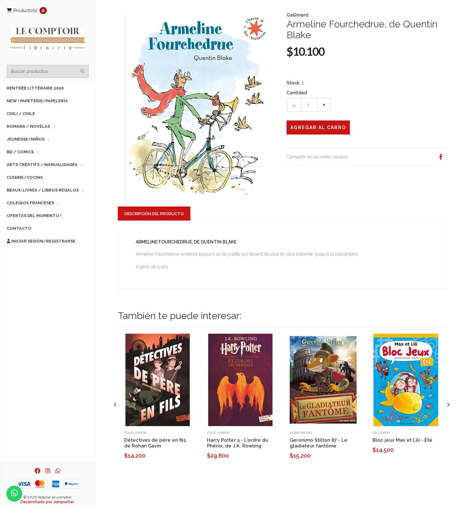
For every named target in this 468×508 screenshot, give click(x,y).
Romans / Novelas (28, 126)
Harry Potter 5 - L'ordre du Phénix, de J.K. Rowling (237, 443)
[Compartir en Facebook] (441, 157)
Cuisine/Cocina (25, 177)
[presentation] (115, 405)
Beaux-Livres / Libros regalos (43, 190)
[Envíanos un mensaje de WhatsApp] (14, 494)
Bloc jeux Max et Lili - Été (402, 440)
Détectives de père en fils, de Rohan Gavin (155, 443)
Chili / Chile (21, 113)
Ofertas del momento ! (34, 215)
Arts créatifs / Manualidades (42, 164)
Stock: (294, 83)
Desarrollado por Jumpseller (47, 502)
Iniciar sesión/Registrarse (42, 241)
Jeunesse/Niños (26, 139)
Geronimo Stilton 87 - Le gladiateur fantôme (318, 443)
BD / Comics (20, 151)
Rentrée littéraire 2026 (35, 88)
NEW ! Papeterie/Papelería (37, 100)
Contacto (19, 228)
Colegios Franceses (30, 202)
